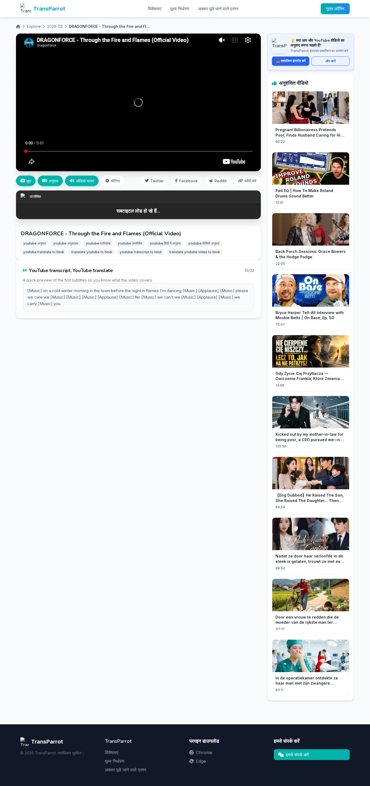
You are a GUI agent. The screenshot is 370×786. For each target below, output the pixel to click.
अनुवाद (53, 181)
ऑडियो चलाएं (85, 181)
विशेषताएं (154, 8)
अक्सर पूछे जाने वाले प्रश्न (218, 8)
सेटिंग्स (115, 181)
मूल (29, 181)
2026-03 (55, 26)
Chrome (204, 752)
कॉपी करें (250, 181)
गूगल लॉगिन (335, 8)
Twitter (157, 181)
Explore (34, 26)
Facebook (188, 181)
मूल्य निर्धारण (179, 8)
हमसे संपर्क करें (297, 754)
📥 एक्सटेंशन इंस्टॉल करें (291, 61)
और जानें (331, 61)
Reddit (221, 181)
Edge (201, 761)
